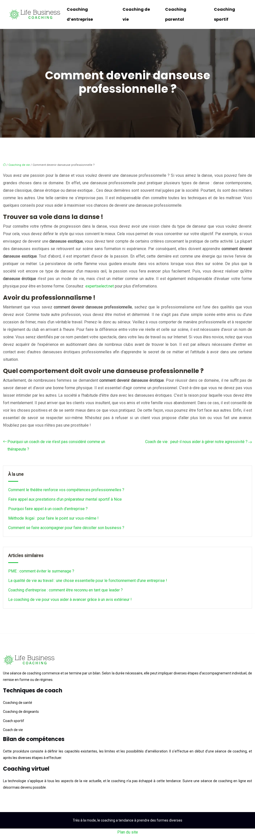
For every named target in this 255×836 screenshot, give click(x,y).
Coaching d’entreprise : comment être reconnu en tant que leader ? (65, 590)
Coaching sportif (224, 14)
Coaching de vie (136, 14)
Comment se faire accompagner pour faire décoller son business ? (66, 527)
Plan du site (127, 832)
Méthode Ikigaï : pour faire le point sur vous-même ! (53, 518)
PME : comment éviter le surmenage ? (41, 571)
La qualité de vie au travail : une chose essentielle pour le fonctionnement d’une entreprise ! (87, 580)
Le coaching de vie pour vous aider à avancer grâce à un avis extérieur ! (70, 599)
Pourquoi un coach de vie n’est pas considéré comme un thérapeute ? (56, 445)
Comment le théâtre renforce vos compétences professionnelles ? (66, 489)
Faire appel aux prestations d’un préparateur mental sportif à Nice (65, 499)
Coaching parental (175, 14)
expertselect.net (99, 286)
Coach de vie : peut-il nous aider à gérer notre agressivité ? (196, 441)
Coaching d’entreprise (80, 14)
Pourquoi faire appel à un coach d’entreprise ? (48, 508)
